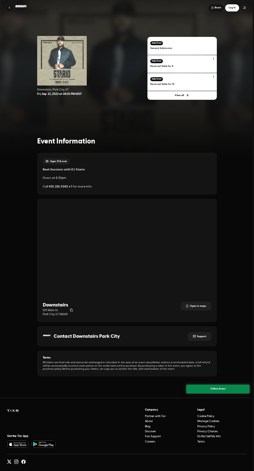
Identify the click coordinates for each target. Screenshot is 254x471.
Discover (150, 431)
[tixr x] (9, 462)
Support (201, 336)
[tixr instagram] (16, 462)
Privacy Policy (206, 426)
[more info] (213, 59)
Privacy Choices (207, 431)
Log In (232, 8)
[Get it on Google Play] (43, 444)
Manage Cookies (208, 421)
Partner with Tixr (155, 416)
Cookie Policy (205, 416)
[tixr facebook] (23, 462)
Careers (150, 441)
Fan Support (153, 436)
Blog (148, 426)
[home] (12, 411)
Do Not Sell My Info (209, 436)
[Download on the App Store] (17, 444)
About (149, 421)
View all (181, 95)
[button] (9, 8)
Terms (201, 441)
